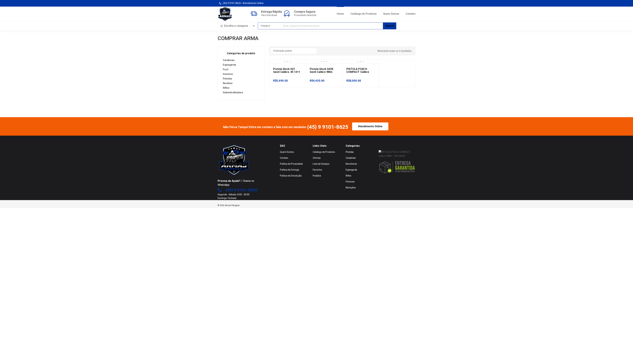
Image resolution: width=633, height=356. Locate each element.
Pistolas (227, 78)
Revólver (228, 83)
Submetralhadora (233, 92)
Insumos (228, 74)
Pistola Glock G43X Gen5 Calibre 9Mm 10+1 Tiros (321, 72)
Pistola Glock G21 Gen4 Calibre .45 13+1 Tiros (286, 72)
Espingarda (229, 65)
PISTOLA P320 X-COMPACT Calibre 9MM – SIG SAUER (357, 72)
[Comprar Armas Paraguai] (225, 14)
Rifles (226, 88)
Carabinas (228, 60)
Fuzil (225, 69)
